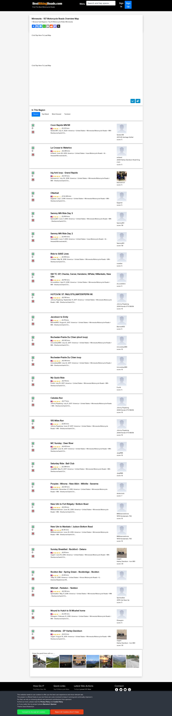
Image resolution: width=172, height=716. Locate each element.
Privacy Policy (45, 702)
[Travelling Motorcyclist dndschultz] (122, 487)
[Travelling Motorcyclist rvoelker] (122, 257)
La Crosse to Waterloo (61, 147)
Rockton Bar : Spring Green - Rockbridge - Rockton (75, 571)
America (71, 130)
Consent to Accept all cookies (33, 712)
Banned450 (55, 322)
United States (80, 130)
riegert (53, 555)
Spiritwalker (55, 593)
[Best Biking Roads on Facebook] (117, 689)
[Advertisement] (86, 50)
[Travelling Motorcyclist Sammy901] (122, 216)
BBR (86, 689)
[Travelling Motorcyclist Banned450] (122, 320)
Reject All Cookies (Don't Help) (67, 712)
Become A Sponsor (49, 704)
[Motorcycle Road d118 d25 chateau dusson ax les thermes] (92, 661)
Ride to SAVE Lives (60, 253)
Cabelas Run (57, 397)
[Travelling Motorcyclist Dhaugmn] (122, 614)
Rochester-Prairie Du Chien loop (66, 357)
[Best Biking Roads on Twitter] (121, 689)
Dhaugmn (54, 616)
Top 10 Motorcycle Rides (61, 689)
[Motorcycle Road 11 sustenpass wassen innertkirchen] (119, 661)
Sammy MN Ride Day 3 (62, 213)
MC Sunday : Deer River (62, 443)
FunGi (53, 383)
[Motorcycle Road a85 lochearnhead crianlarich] (39, 661)
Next (142, 661)
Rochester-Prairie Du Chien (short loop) (69, 337)
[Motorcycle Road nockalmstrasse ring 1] (52, 661)
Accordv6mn (55, 282)
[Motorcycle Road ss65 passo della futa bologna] (79, 661)
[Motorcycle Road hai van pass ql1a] (132, 661)
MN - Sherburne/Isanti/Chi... (60, 181)
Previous (30, 661)
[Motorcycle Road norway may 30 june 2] (106, 661)
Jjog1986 (54, 449)
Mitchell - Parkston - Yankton (64, 588)
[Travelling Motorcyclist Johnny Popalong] (122, 297)
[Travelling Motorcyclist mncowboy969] (122, 340)
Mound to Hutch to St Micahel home (68, 610)
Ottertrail (55, 193)
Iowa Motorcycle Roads (94, 153)
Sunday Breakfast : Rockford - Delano (68, 549)
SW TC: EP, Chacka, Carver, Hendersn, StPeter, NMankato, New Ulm (81, 275)
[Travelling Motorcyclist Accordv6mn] (122, 277)
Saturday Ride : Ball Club (62, 463)
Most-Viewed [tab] (56, 114)
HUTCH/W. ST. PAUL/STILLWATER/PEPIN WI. (72, 294)
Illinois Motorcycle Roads (88, 577)
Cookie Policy (58, 702)
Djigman (53, 198)
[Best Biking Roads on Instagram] (129, 689)
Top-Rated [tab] (45, 114)
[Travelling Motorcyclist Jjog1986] (122, 446)
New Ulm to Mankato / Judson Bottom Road (72, 526)
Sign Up (128, 5)
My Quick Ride (57, 377)
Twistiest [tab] (67, 114)
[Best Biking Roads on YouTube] (125, 689)
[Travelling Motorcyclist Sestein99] (122, 128)
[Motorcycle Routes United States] (52, 128)
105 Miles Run (57, 420)
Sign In (121, 5)
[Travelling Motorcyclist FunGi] (122, 381)
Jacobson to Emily (59, 316)
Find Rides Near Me (39, 689)
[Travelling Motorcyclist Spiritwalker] (122, 591)
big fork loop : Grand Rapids (64, 172)
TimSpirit (77, 689)
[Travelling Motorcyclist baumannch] (122, 176)
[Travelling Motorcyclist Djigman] (122, 196)
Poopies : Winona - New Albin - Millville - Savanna (74, 483)
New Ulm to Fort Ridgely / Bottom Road (69, 503)
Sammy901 (54, 219)
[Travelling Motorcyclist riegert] (122, 552)
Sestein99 (54, 130)
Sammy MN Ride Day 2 (62, 233)
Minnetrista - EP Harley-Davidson (66, 630)
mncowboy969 (56, 343)
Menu (82, 3)
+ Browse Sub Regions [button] (40, 22)
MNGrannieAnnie (57, 509)
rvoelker (53, 259)
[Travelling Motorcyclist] (122, 575)
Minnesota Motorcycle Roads (97, 130)
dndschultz (54, 489)
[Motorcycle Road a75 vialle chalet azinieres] (66, 661)
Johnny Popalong (57, 300)
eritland (53, 153)
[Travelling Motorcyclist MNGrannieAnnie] (122, 507)
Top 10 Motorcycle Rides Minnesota (60, 22)
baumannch (55, 178)
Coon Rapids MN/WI (60, 125)
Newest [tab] (36, 114)
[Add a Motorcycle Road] (132, 101)
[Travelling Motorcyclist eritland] (122, 151)
